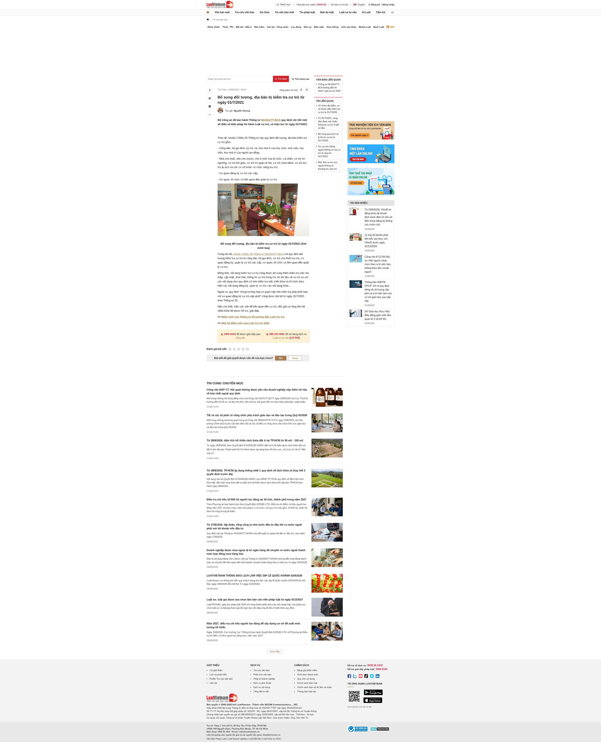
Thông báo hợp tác (306, 691)
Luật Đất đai (255, 738)
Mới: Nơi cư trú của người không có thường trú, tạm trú (327, 165)
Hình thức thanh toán (307, 674)
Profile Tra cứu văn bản (221, 678)
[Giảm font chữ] (301, 89)
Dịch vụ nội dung (261, 687)
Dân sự (307, 27)
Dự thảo (265, 12)
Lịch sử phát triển (218, 674)
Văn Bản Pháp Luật (216, 738)
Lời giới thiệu (216, 670)
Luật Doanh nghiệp (237, 738)
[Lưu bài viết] (210, 106)
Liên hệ (213, 683)
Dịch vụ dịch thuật (262, 683)
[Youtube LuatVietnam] (360, 676)
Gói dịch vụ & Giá (339, 4)
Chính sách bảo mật (307, 683)
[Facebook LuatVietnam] (349, 676)
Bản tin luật (327, 12)
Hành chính (214, 27)
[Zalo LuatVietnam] (355, 676)
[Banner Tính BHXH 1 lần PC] (370, 162)
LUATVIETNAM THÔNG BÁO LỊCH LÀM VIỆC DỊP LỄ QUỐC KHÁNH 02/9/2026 (254, 575)
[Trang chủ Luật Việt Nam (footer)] (222, 701)
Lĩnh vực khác (348, 27)
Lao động (296, 27)
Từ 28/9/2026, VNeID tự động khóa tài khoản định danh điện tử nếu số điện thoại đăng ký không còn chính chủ (378, 217)
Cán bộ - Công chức (277, 27)
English (361, 4)
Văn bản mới (222, 12)
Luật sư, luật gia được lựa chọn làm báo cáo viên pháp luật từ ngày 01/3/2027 (255, 599)
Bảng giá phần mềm (307, 670)
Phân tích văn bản (262, 674)
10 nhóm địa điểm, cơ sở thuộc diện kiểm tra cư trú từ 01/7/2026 (329, 108)
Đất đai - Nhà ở (244, 27)
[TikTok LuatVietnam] (366, 676)
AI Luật (366, 12)
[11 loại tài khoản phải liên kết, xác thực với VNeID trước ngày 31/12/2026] (355, 237)
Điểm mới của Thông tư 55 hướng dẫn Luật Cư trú (252, 316)
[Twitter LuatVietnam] (372, 676)
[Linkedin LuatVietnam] (377, 676)
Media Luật (365, 27)
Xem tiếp (275, 651)
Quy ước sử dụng (306, 678)
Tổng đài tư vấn (261, 691)
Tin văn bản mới (284, 12)
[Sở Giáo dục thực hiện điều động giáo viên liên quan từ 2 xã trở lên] (355, 313)
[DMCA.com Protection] (379, 730)
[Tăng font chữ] (306, 89)
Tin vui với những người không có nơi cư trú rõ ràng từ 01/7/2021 (329, 151)
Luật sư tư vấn (348, 12)
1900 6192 (230, 334)
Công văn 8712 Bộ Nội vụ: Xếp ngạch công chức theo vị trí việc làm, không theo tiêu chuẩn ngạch (378, 264)
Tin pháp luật (307, 12)
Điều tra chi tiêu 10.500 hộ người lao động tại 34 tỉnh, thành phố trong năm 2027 (256, 499)
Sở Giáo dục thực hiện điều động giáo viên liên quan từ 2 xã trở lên (378, 315)
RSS (392, 27)
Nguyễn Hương (242, 110)
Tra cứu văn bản (244, 12)
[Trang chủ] (208, 12)
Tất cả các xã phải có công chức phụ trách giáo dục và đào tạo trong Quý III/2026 (257, 415)
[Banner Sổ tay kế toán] (370, 194)
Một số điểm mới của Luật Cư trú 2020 (245, 323)
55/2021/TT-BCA (270, 120)
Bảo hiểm (259, 27)
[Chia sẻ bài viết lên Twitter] (210, 98)
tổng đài (240, 338)
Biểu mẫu (319, 27)
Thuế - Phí (227, 27)
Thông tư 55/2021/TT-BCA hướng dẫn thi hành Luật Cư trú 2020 (329, 87)
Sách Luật (378, 27)
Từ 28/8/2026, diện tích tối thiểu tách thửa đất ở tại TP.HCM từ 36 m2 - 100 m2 (255, 440)
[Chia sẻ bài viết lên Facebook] (210, 90)
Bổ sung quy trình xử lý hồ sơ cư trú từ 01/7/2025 (328, 137)
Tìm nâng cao (301, 79)
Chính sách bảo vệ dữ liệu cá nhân (314, 687)
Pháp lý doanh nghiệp (264, 678)
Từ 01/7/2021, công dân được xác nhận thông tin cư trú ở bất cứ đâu (328, 123)
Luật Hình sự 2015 (271, 738)
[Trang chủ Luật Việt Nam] (220, 4)
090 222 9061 (277, 334)
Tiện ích (380, 12)
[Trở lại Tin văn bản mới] (210, 115)
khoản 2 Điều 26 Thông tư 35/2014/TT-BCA (259, 254)
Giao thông (332, 27)
